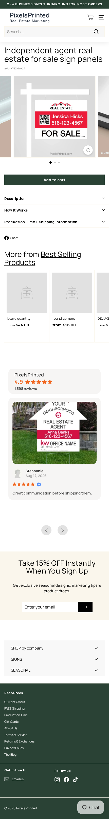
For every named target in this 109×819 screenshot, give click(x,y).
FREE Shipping (14, 708)
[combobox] (54, 31)
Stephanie (34, 471)
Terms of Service (15, 735)
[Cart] (90, 17)
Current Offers (14, 702)
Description (15, 198)
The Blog (10, 754)
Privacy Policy (14, 748)
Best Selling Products (42, 258)
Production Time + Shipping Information (40, 221)
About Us (10, 728)
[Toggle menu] (96, 648)
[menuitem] (54, 648)
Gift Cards (11, 721)
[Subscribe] (85, 607)
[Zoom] (88, 150)
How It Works (16, 210)
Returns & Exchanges (19, 741)
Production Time (16, 715)
